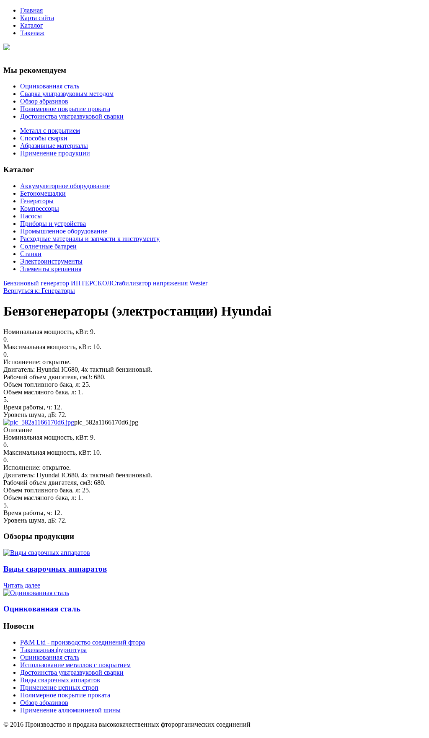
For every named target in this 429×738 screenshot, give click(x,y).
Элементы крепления (50, 268)
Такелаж (32, 32)
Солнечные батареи (48, 246)
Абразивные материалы (54, 145)
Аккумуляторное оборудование (65, 185)
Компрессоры (39, 208)
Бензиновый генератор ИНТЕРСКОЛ (57, 283)
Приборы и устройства (53, 223)
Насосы (31, 216)
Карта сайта (37, 17)
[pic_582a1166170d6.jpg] (38, 422)
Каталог (31, 25)
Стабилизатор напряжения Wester (159, 283)
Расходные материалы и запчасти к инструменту (90, 238)
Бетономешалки (43, 193)
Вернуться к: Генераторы (39, 290)
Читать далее (21, 585)
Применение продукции (55, 153)
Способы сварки (43, 138)
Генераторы (37, 201)
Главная (31, 10)
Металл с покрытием (50, 130)
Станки (30, 253)
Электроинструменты (51, 261)
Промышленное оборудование (63, 231)
